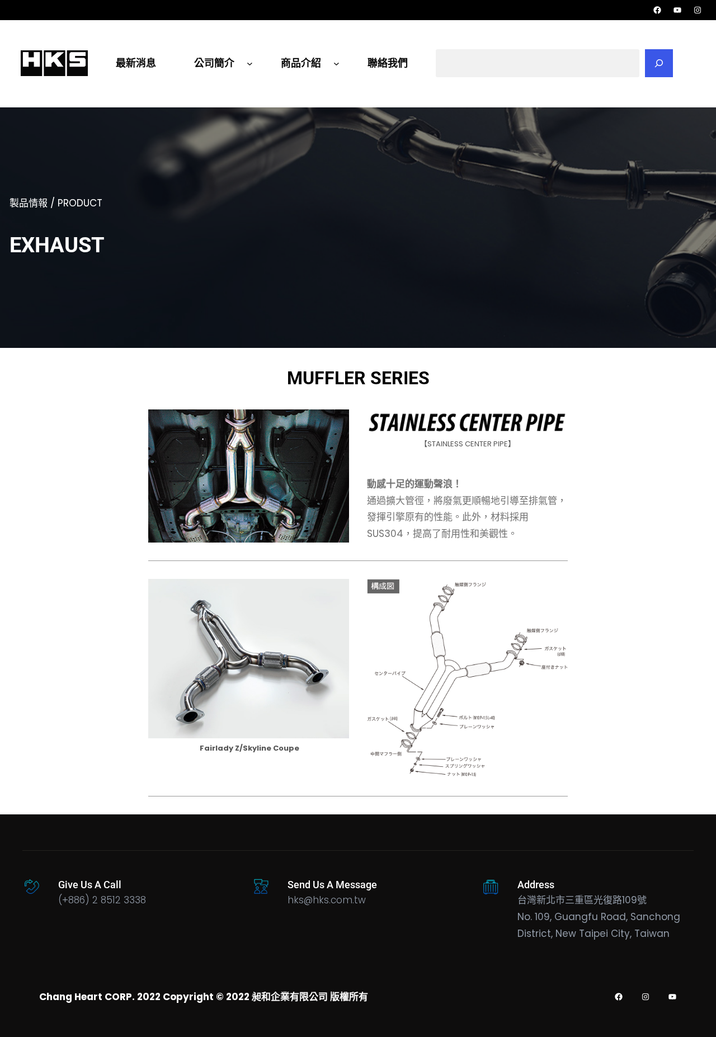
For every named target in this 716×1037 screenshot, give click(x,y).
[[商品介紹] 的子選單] (336, 63)
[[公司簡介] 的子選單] (250, 63)
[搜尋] (659, 63)
